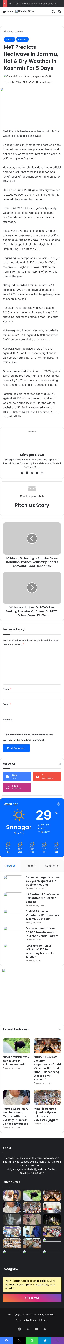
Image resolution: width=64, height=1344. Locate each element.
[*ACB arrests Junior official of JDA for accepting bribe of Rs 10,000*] (13, 950)
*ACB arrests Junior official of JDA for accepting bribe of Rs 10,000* (40, 951)
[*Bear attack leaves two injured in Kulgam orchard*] (16, 1045)
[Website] (22, 473)
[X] (32, 473)
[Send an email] (50, 76)
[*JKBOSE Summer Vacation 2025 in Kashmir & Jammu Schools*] (13, 916)
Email (7, 704)
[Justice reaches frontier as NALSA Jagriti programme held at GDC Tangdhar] (12, 1255)
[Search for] (59, 13)
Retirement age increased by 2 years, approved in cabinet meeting (43, 880)
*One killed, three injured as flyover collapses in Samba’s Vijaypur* (46, 1114)
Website (7, 719)
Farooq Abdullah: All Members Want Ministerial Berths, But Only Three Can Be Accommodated (16, 1116)
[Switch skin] (53, 13)
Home (9, 31)
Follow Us (33, 1297)
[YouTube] (37, 473)
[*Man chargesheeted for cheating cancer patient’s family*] (52, 1207)
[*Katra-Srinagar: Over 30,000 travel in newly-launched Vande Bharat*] (13, 933)
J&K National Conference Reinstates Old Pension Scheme (42, 898)
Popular (10, 865)
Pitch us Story (32, 505)
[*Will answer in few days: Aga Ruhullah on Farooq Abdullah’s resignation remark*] (12, 1195)
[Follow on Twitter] (47, 76)
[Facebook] (27, 473)
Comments (52, 865)
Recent (30, 865)
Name (7, 689)
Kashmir (22, 39)
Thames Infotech (39, 1320)
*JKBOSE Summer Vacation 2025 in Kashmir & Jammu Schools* (42, 915)
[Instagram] (42, 473)
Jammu (19, 31)
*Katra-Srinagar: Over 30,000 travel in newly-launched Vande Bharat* (42, 932)
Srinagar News (38, 76)
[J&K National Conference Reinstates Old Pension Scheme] (13, 899)
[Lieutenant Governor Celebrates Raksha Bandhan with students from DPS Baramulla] (32, 1231)
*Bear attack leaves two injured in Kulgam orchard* (16, 1060)
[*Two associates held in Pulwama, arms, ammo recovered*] (52, 1219)
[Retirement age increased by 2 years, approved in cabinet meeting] (13, 882)
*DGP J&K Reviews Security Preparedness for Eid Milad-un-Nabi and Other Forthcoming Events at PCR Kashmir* (47, 1068)
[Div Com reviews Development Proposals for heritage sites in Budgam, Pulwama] (12, 1243)
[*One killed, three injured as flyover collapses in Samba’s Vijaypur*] (47, 1097)
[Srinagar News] (24, 11)
